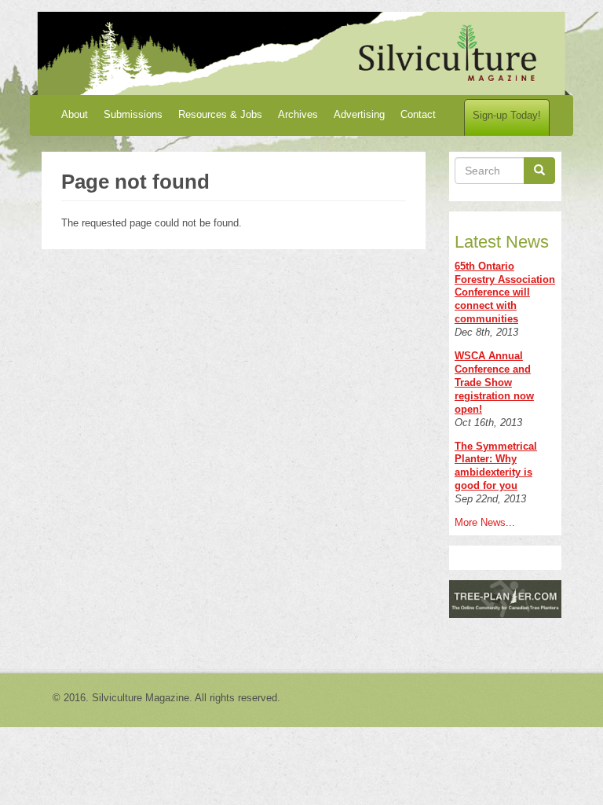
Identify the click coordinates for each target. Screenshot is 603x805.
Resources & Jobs (220, 114)
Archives (298, 114)
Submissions (133, 114)
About (74, 114)
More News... (485, 522)
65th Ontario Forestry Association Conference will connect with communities (505, 292)
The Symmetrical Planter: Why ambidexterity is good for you (496, 466)
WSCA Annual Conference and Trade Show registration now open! (494, 382)
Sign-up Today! (507, 115)
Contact (418, 114)
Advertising (359, 114)
